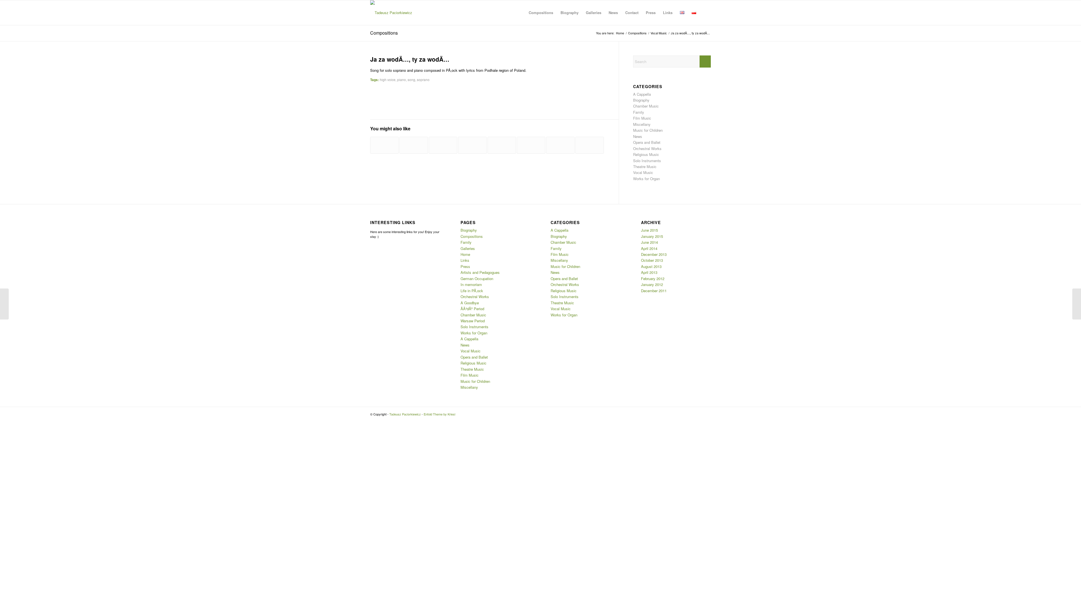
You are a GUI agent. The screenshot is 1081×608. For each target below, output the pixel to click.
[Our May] (589, 145)
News (637, 136)
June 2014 (649, 242)
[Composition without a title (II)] (472, 145)
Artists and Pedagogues (480, 272)
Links (465, 260)
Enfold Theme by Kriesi (439, 414)
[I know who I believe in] (4, 304)
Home (465, 254)
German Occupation (477, 278)
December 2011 (654, 290)
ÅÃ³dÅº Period (472, 308)
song (411, 79)
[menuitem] (541, 12)
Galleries (468, 248)
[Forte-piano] (502, 145)
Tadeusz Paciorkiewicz (405, 414)
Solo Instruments (647, 160)
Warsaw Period (473, 320)
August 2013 (651, 266)
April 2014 (649, 248)
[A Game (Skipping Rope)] (384, 145)
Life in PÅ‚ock (472, 290)
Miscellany (642, 124)
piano (401, 79)
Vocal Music (643, 172)
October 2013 (652, 260)
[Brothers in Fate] (531, 145)
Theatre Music (644, 166)
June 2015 (649, 230)
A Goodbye (470, 302)
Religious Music (646, 154)
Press (465, 266)
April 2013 (649, 272)
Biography (641, 100)
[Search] (705, 12)
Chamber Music (646, 106)
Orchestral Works (647, 148)
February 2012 (652, 278)
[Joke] (443, 145)
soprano (423, 79)
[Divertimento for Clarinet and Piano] (413, 145)
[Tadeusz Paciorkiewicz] (391, 12)
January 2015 (652, 236)
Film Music (642, 118)
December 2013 (654, 254)
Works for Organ (646, 178)
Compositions (384, 33)
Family (638, 112)
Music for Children (648, 130)
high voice (388, 79)
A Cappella (642, 94)
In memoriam (471, 284)
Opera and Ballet (646, 142)
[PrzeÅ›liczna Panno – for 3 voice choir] (560, 145)
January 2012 (652, 284)
